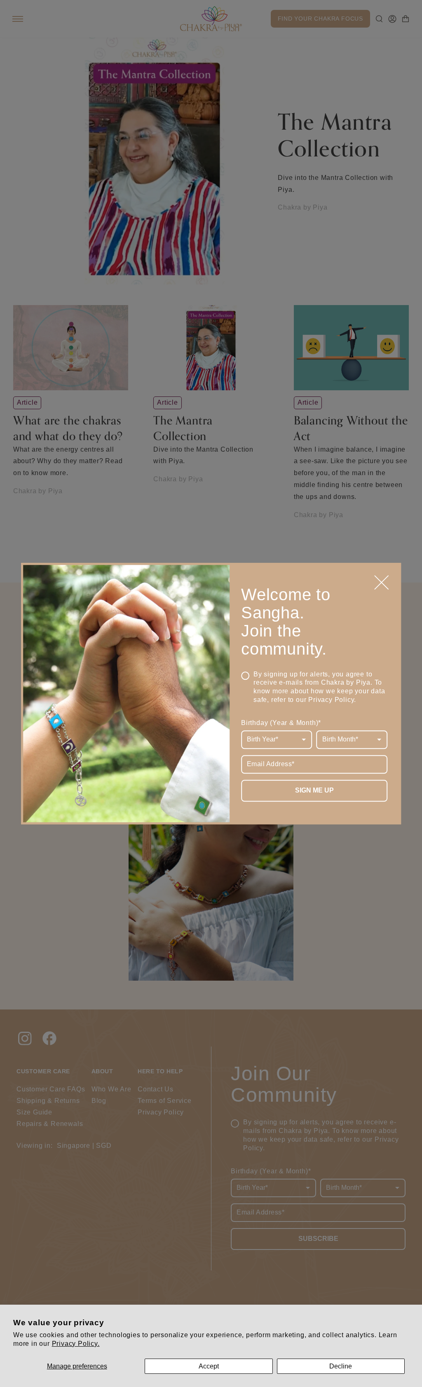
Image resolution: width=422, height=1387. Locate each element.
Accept (209, 1366)
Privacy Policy (331, 699)
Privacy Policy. (76, 1343)
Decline (340, 1366)
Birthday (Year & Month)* (281, 722)
